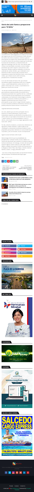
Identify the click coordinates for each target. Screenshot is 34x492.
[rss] (24, 256)
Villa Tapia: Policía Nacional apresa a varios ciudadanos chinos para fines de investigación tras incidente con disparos (20, 186)
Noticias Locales (8, 20)
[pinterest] (28, 472)
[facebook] (9, 245)
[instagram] (9, 249)
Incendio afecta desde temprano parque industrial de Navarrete (20, 193)
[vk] (24, 252)
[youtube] (24, 249)
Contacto (17, 486)
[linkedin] (24, 472)
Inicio (3, 20)
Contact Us (22, 486)
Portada (11, 486)
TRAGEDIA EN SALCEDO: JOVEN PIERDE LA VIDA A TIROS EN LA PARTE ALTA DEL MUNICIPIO (20, 178)
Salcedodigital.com (7, 30)
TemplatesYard (15, 488)
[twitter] (24, 245)
